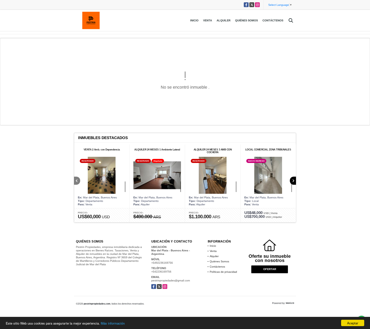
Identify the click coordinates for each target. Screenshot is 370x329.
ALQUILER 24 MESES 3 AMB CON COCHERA (213, 151)
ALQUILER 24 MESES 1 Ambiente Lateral (157, 149)
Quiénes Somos (246, 20)
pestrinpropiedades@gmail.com (170, 280)
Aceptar (352, 323)
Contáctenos (272, 20)
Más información (113, 323)
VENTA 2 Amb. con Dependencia (102, 149)
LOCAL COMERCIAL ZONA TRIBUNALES (268, 149)
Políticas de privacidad (223, 271)
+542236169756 (161, 271)
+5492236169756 (162, 262)
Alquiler (223, 20)
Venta (207, 20)
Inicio (194, 20)
